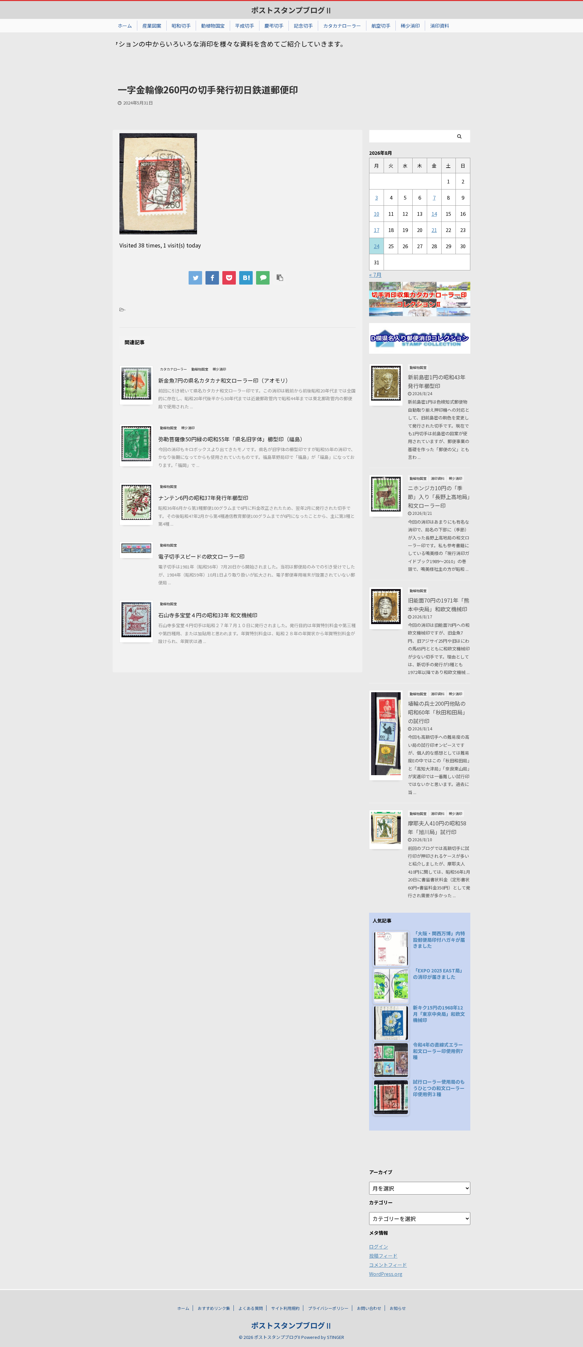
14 (434, 213)
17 (376, 229)
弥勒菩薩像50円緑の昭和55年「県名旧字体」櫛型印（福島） (231, 439)
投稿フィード (383, 1255)
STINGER (335, 1337)
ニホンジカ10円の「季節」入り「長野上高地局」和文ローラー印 (439, 496)
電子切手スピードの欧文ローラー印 (201, 556)
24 (376, 246)
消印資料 (439, 25)
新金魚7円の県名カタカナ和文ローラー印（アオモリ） (224, 380)
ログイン (378, 1246)
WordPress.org (385, 1273)
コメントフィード (388, 1264)
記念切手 (303, 25)
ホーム (125, 25)
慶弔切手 (274, 25)
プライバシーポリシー (328, 1308)
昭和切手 (181, 25)
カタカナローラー (342, 25)
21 (434, 229)
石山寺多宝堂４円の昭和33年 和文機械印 (207, 615)
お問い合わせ (369, 1308)
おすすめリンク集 (214, 1308)
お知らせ (398, 1308)
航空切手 (380, 25)
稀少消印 (410, 25)
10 (376, 213)
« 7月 (375, 274)
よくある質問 (251, 1308)
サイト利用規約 (285, 1308)
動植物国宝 (213, 25)
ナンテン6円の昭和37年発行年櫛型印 (203, 498)
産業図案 (151, 25)
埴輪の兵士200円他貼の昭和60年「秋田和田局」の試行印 (438, 712)
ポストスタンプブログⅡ (291, 9)
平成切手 (244, 25)
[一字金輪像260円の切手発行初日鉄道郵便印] (246, 278)
